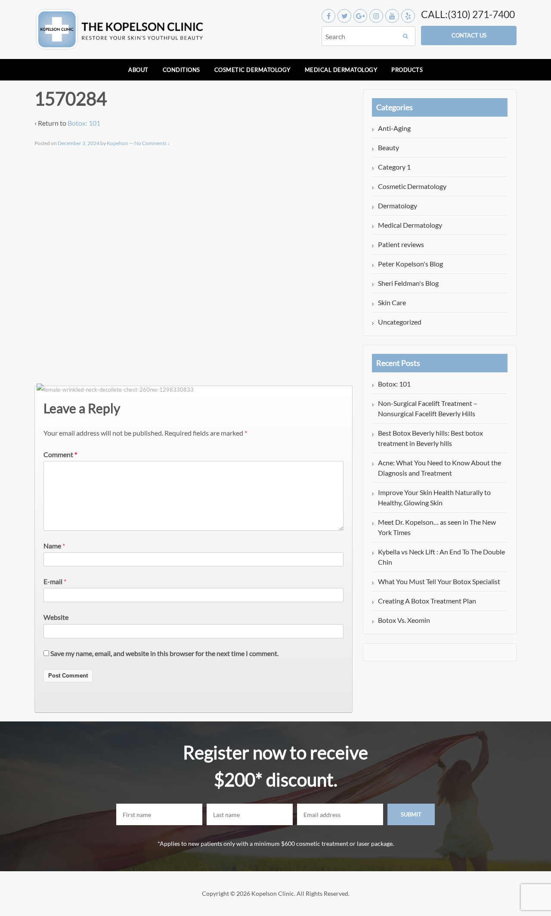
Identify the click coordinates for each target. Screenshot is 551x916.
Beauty (388, 147)
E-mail (52, 581)
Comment (60, 454)
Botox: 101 (84, 123)
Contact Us (469, 35)
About (138, 69)
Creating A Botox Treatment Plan (427, 601)
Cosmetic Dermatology (252, 69)
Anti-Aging (394, 128)
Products (407, 69)
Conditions (181, 69)
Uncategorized (399, 322)
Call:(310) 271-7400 (468, 14)
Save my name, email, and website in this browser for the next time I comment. (164, 653)
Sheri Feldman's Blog (408, 283)
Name (52, 546)
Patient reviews (401, 244)
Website (55, 617)
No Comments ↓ (152, 143)
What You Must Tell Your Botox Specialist (439, 581)
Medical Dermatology (341, 69)
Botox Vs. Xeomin (404, 620)
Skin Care (392, 302)
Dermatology (397, 205)
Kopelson (117, 143)
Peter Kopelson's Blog (410, 264)
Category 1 (394, 167)
